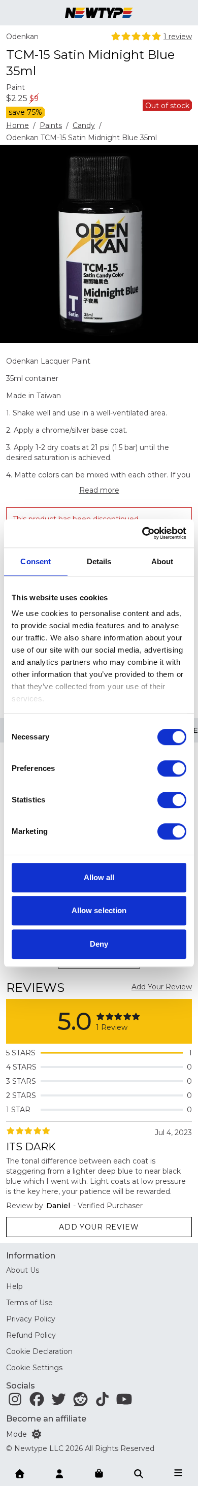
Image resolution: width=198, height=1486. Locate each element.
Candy (84, 125)
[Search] (138, 1473)
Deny (99, 944)
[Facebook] (37, 1401)
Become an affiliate (46, 1419)
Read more (99, 490)
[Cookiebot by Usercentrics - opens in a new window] (142, 533)
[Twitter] (59, 1401)
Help (14, 1286)
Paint (15, 87)
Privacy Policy (30, 1318)
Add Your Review (161, 986)
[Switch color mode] (36, 1434)
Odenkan (22, 36)
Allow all (99, 877)
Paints (51, 125)
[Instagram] (15, 1401)
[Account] (59, 1473)
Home (17, 125)
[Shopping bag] (99, 1474)
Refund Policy (31, 1335)
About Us (22, 1270)
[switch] (171, 768)
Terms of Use (29, 1302)
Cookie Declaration (39, 1351)
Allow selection (99, 910)
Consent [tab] (35, 561)
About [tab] (162, 561)
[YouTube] (124, 1401)
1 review (177, 36)
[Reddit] (80, 1401)
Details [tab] (99, 561)
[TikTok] (102, 1401)
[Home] (19, 1473)
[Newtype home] (99, 13)
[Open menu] (178, 1473)
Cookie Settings (34, 1367)
